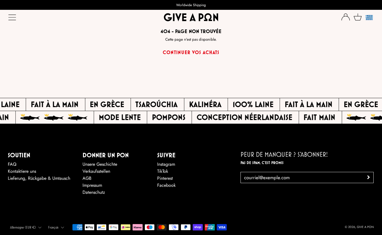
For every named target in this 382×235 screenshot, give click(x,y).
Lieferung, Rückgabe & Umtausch (39, 178)
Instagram (166, 164)
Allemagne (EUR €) (23, 227)
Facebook (166, 185)
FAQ (12, 164)
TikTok (162, 171)
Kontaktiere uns (22, 171)
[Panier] (357, 16)
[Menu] (12, 19)
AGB (86, 178)
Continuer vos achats (191, 52)
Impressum (92, 185)
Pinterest (165, 178)
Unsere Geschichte (99, 164)
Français (53, 227)
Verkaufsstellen (96, 171)
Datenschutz (93, 192)
